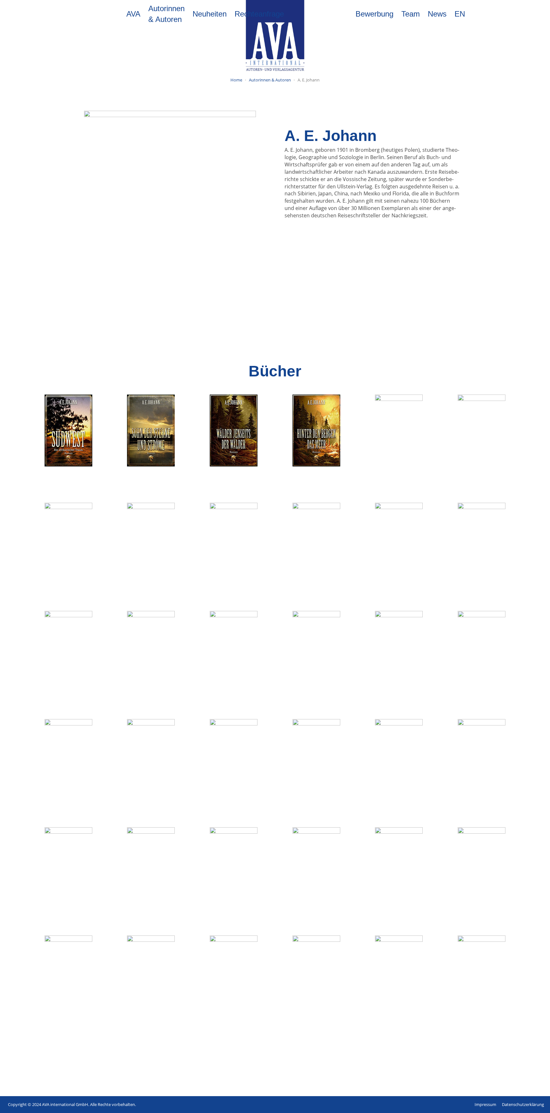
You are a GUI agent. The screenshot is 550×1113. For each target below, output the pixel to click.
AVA (133, 14)
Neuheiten (210, 14)
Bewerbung (374, 14)
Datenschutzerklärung (523, 1104)
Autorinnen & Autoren (166, 14)
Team (410, 14)
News (437, 14)
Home (236, 80)
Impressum (485, 1104)
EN (460, 14)
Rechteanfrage (259, 14)
